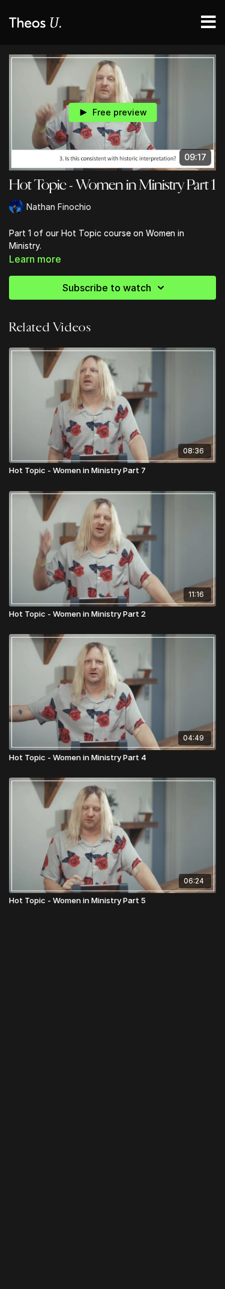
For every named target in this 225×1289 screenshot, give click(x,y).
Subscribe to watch (106, 288)
